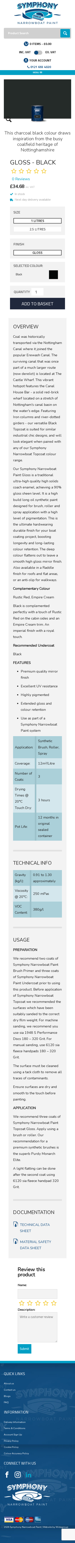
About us (9, 1383)
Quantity (22, 292)
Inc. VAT (25, 52)
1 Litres (37, 220)
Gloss (37, 252)
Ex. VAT (50, 52)
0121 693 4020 (40, 67)
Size (16, 212)
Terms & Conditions (14, 1428)
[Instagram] (18, 1475)
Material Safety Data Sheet (35, 1245)
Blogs (7, 1396)
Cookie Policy (11, 1447)
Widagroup (61, 1527)
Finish (18, 244)
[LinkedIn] (28, 1475)
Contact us (10, 1389)
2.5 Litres (38, 229)
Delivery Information (15, 1422)
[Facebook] (7, 1475)
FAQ (6, 1402)
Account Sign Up (13, 1434)
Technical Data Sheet (35, 1227)
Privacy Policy (11, 1441)
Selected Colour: (28, 265)
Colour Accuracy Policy (16, 1453)
